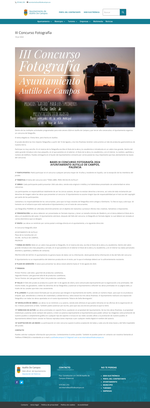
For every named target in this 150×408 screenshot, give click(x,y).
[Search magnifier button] (123, 12)
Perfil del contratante (70, 12)
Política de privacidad (49, 405)
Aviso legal (34, 405)
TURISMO (107, 388)
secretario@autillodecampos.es (40, 2)
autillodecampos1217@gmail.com (64, 337)
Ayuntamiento (43, 22)
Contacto (24, 405)
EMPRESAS (107, 391)
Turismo (71, 22)
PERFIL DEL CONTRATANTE (114, 379)
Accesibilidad (83, 405)
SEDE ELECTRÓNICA (111, 376)
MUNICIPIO (108, 385)
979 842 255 (21, 2)
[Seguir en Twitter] (21, 382)
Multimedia (98, 22)
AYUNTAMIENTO (110, 382)
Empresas (84, 22)
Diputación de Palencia (31, 374)
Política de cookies (68, 405)
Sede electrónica (91, 12)
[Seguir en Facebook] (17, 382)
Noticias (109, 22)
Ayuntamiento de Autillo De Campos (38, 12)
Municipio (59, 22)
